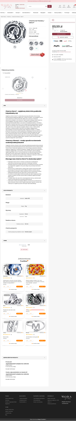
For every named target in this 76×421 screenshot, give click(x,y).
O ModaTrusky (8, 413)
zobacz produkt (19, 286)
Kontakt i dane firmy (9, 409)
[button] (49, 6)
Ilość (53, 28)
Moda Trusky (3, 16)
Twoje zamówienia (23, 398)
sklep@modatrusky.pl (66, 401)
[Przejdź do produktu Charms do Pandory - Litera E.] (20, 84)
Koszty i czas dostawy (37, 402)
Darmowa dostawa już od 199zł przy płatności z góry (39, 1)
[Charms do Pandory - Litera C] (36, 43)
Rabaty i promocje (51, 398)
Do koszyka (19, 100)
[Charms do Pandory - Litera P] (31, 43)
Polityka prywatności (52, 403)
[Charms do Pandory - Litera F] (31, 48)
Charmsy (9, 16)
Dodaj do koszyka (61, 34)
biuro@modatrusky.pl (10, 369)
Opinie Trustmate (9, 411)
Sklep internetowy (37, 419)
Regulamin (7, 403)
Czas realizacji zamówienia (39, 398)
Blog (6, 414)
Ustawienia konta (22, 400)
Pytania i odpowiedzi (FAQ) (10, 402)
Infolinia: (19, 5)
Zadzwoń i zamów (64, 37)
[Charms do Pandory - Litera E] (41, 43)
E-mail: (20, 7)
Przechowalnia (22, 402)
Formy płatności (36, 400)
